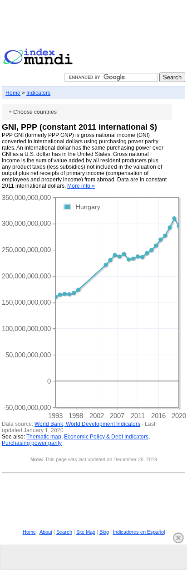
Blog (104, 532)
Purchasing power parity (32, 443)
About (45, 532)
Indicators (38, 93)
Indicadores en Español (139, 532)
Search (64, 532)
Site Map (85, 532)
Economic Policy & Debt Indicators (106, 437)
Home (12, 93)
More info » (81, 186)
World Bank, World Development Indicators (87, 424)
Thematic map (43, 437)
